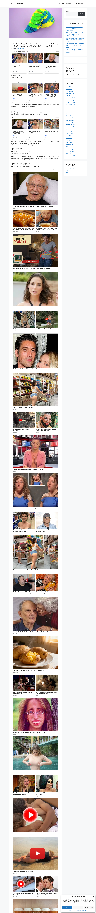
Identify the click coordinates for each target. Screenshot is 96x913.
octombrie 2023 (70, 155)
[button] (93, 896)
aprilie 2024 (69, 142)
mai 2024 (68, 140)
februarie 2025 (70, 120)
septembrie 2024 (70, 131)
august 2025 (69, 106)
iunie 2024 (69, 138)
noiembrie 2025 (70, 100)
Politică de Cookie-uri (72, 910)
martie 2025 (69, 118)
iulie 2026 (68, 86)
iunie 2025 (69, 111)
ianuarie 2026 (70, 95)
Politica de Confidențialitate (82, 910)
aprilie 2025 (69, 115)
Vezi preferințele (89, 907)
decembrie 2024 (70, 124)
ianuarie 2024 (70, 149)
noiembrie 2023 (70, 153)
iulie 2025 (68, 109)
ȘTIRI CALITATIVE (18, 3)
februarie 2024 (70, 147)
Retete (68, 170)
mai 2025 (68, 113)
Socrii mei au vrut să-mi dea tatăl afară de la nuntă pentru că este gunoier (75, 51)
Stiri (67, 172)
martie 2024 (69, 144)
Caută (67, 11)
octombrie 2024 (70, 129)
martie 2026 (69, 91)
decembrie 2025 (70, 98)
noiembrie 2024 (70, 127)
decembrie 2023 (70, 151)
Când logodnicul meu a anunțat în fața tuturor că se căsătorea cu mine (75, 39)
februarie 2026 (70, 93)
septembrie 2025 (70, 104)
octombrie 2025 (70, 102)
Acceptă (67, 907)
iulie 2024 (68, 135)
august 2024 (69, 133)
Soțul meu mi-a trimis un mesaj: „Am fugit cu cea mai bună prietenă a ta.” (74, 28)
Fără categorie (70, 168)
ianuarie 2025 (69, 122)
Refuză (78, 907)
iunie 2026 (69, 89)
